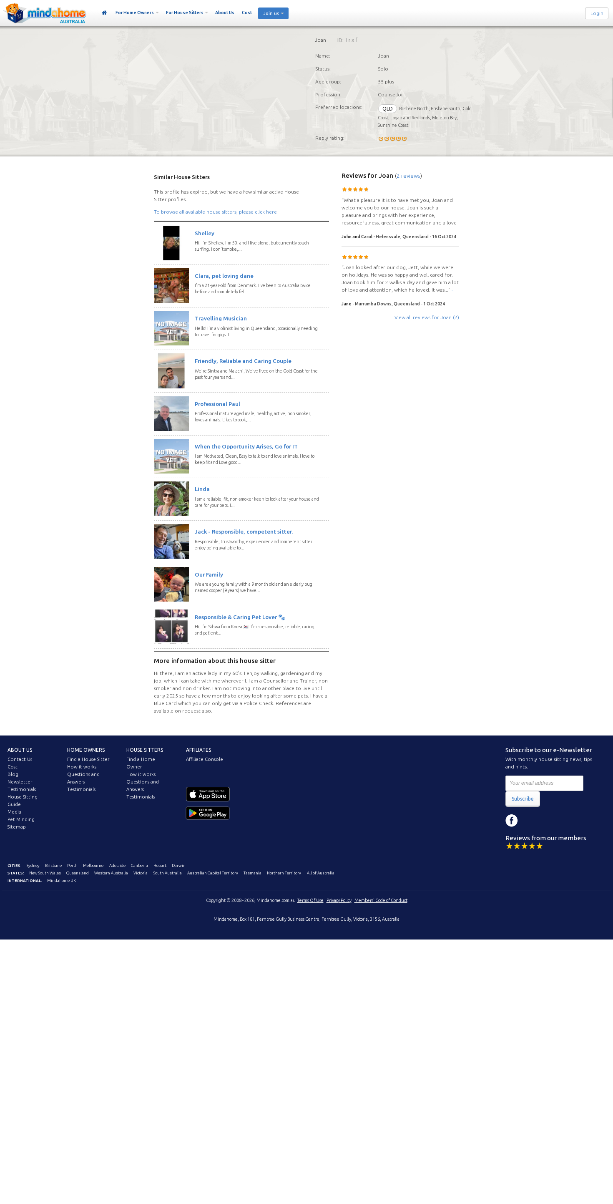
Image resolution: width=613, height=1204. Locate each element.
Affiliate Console (204, 759)
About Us (224, 12)
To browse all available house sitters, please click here (215, 211)
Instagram (530, 820)
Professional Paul (217, 403)
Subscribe (523, 798)
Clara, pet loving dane (224, 275)
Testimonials (22, 789)
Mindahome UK (61, 880)
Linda (202, 489)
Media (14, 811)
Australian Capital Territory (212, 873)
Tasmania (252, 873)
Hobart (159, 865)
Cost (247, 12)
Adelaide (117, 865)
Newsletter (20, 781)
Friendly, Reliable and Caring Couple (243, 361)
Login (596, 13)
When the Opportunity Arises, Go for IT (246, 446)
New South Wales (45, 873)
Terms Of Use (310, 900)
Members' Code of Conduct (380, 900)
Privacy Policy (339, 900)
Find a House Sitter (88, 759)
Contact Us (20, 759)
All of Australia (320, 873)
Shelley (204, 233)
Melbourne (93, 865)
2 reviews (408, 175)
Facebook (511, 820)
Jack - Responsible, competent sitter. (244, 531)
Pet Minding (21, 819)
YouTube (549, 820)
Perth (72, 865)
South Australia (167, 873)
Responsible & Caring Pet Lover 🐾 (240, 617)
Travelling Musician (221, 318)
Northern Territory (284, 873)
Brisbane (53, 865)
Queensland (77, 873)
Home (104, 13)
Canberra (139, 865)
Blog (13, 774)
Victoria (140, 873)
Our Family (209, 574)
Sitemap (17, 826)
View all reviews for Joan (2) (426, 317)
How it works (81, 766)
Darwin (179, 865)
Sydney (33, 865)
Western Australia (111, 873)
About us (20, 750)
